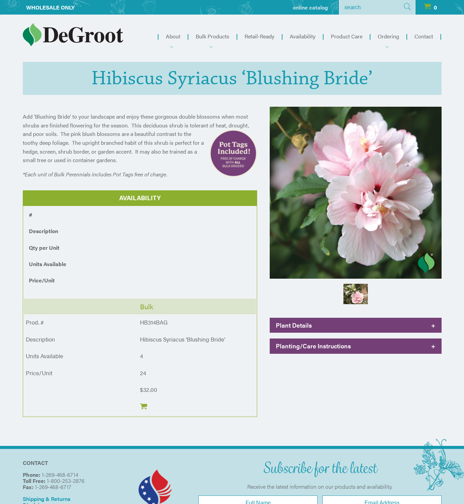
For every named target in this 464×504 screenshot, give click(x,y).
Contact (423, 36)
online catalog (310, 7)
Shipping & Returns (46, 499)
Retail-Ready (259, 36)
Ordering (388, 36)
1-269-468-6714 (60, 475)
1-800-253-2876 (66, 481)
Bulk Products (212, 36)
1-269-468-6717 (53, 487)
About (173, 36)
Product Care (346, 36)
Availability (303, 36)
